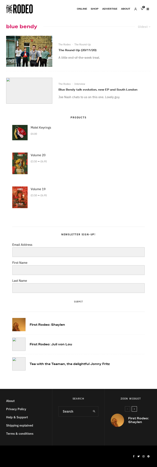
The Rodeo (64, 44)
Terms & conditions (19, 433)
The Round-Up (82, 44)
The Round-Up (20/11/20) (77, 50)
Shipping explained (19, 425)
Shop (95, 8)
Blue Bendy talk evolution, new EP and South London (97, 89)
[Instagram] (143, 456)
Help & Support (17, 417)
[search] (94, 411)
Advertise (109, 8)
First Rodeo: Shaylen (47, 325)
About (125, 8)
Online (82, 8)
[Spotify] (148, 456)
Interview (79, 83)
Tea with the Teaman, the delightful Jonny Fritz (70, 364)
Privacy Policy (16, 409)
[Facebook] (134, 456)
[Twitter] (138, 456)
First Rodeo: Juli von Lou (51, 344)
